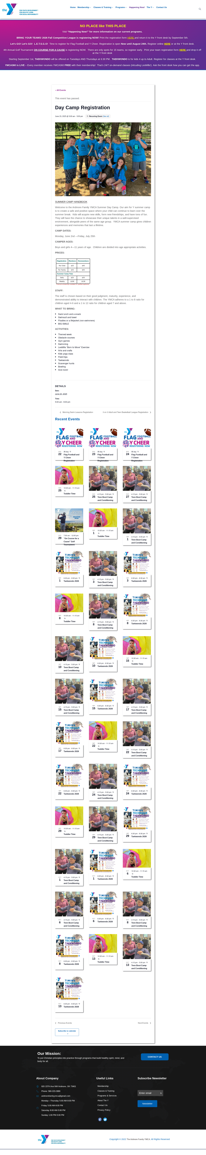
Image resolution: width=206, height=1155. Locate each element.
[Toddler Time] (69, 475)
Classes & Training (102, 7)
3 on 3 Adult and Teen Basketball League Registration (126, 412)
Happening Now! (137, 7)
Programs (120, 7)
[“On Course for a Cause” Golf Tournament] (69, 520)
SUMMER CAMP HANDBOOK (71, 201)
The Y (149, 7)
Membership (83, 7)
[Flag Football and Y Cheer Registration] (69, 437)
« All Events (60, 90)
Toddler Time (69, 494)
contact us (155, 1057)
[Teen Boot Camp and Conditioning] (103, 478)
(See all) (106, 116)
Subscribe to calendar (67, 1031)
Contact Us (161, 7)
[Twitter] (105, 1119)
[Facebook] (100, 1119)
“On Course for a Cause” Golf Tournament (71, 541)
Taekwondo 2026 (71, 581)
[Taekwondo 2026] (69, 563)
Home (73, 7)
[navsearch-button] (200, 9)
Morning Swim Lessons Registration (77, 412)
